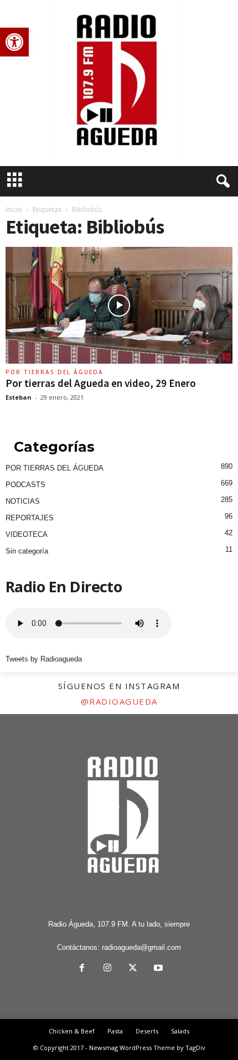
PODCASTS (25, 484)
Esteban (19, 397)
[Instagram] (107, 969)
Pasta (115, 1031)
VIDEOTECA (27, 534)
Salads (180, 1031)
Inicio (14, 209)
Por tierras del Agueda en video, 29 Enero (101, 383)
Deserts (147, 1031)
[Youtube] (157, 969)
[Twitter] (133, 969)
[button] (14, 42)
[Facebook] (82, 969)
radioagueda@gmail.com (141, 947)
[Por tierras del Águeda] (119, 83)
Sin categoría (27, 551)
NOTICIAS (23, 501)
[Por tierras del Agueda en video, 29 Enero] (119, 305)
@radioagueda (119, 701)
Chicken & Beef (72, 1031)
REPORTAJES (30, 518)
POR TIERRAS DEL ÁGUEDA (55, 372)
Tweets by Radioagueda (44, 659)
